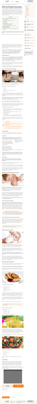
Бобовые (27, 9)
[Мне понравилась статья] (17, 385)
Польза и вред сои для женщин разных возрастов (30, 37)
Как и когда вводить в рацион (7, 24)
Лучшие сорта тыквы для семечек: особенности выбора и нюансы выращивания (30, 24)
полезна (15, 49)
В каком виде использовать (6, 27)
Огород (25, 6)
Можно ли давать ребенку (6, 26)
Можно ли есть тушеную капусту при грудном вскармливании (13, 126)
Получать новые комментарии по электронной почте (13, 397)
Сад (25, 13)
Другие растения (27, 10)
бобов (11, 83)
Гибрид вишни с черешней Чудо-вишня (30, 21)
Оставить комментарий (6, 397)
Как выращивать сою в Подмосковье (29, 35)
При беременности (6, 19)
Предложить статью (25, 1)
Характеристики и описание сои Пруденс (30, 45)
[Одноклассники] (32, 401)
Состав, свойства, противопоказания (8, 20)
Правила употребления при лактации (7, 23)
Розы (26, 16)
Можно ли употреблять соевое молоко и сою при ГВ (9, 18)
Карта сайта (12, 402)
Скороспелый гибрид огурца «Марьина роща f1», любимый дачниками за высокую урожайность (31, 30)
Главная (12, 1)
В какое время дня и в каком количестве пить (9, 25)
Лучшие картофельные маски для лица (30, 27)
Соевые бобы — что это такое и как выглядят (30, 40)
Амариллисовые (27, 8)
